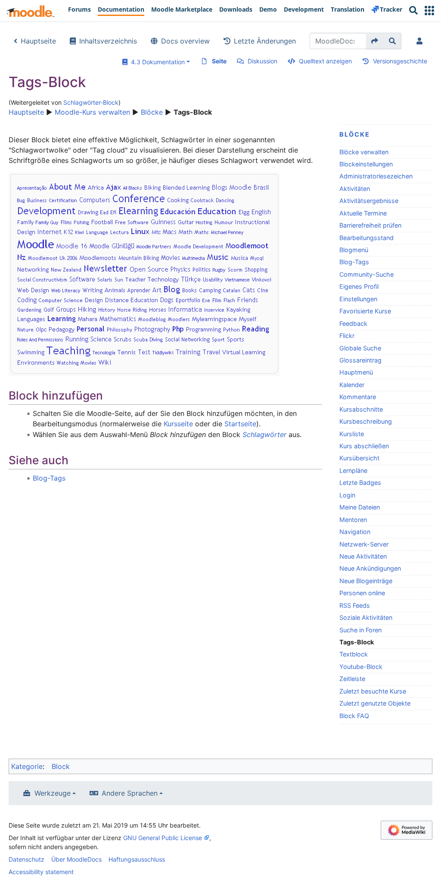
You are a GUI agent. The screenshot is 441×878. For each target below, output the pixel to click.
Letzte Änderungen (265, 41)
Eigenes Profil (359, 286)
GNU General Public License (162, 837)
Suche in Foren (360, 630)
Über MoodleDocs (76, 859)
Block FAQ (354, 715)
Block (61, 766)
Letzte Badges (360, 482)
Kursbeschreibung (365, 421)
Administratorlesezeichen (376, 176)
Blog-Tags (354, 262)
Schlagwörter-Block (90, 102)
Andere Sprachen (130, 793)
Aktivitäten (354, 188)
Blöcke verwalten (363, 152)
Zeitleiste (352, 678)
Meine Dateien (359, 507)
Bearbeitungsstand (366, 237)
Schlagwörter (264, 434)
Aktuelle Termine (363, 213)
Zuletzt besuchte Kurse (372, 691)
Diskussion (262, 61)
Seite (219, 61)
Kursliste (351, 433)
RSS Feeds (354, 605)
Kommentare (357, 396)
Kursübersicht (359, 458)
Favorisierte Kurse (365, 311)
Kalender (351, 384)
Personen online (362, 593)
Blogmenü (353, 249)
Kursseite (178, 423)
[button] (429, 10)
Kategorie (27, 766)
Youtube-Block (360, 666)
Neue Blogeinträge (365, 580)
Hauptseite (38, 41)
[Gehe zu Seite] (375, 41)
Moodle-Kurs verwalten (92, 112)
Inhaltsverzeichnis (108, 41)
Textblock (353, 654)
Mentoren (353, 519)
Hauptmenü (356, 372)
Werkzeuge (52, 793)
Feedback (353, 323)
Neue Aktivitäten (363, 556)
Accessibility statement (41, 871)
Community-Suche (366, 274)
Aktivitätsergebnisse (368, 200)
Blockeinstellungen (366, 164)
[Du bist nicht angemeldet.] (421, 41)
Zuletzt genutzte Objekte (374, 703)
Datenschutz (26, 859)
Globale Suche (360, 348)
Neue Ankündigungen (370, 568)
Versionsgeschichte (400, 61)
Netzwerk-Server (363, 544)
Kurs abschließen (364, 446)
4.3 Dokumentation (156, 62)
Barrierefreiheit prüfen (370, 225)
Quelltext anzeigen (325, 61)
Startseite (240, 423)
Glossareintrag (360, 360)
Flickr (346, 335)
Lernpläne (353, 470)
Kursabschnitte (361, 409)
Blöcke (152, 112)
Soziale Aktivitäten (365, 617)
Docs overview (185, 41)
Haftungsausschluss (137, 859)
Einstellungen (358, 299)
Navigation (354, 531)
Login (347, 495)
